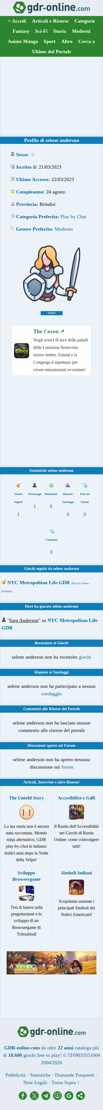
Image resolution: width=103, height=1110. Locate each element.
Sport (49, 41)
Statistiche (40, 1075)
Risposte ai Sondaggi (51, 672)
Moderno (64, 229)
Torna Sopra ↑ (65, 1082)
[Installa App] (59, 1098)
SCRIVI (51, 313)
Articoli (29, 782)
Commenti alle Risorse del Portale (51, 709)
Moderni (81, 31)
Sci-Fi (41, 31)
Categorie (84, 21)
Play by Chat (73, 216)
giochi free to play (41, 1055)
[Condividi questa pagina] (80, 1098)
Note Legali (35, 1082)
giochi (85, 657)
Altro (67, 41)
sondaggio (51, 693)
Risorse (72, 782)
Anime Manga (23, 41)
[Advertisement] (51, 95)
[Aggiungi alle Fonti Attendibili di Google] (70, 1098)
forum (67, 767)
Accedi (17, 21)
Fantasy (21, 31)
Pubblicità (15, 1075)
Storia (59, 31)
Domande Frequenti (74, 1075)
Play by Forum (80, 583)
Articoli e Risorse (50, 21)
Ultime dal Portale (51, 51)
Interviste (46, 782)
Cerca (86, 41)
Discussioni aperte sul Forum (51, 745)
